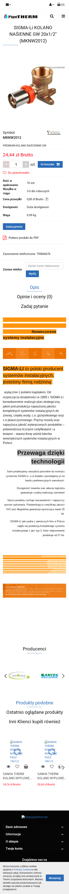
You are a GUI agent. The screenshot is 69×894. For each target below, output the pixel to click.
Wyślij (32, 273)
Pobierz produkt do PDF (24, 238)
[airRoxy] (18, 675)
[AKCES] (50, 675)
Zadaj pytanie (14, 226)
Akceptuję (55, 878)
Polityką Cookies (22, 869)
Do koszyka (48, 164)
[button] (34, 827)
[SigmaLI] (53, 132)
